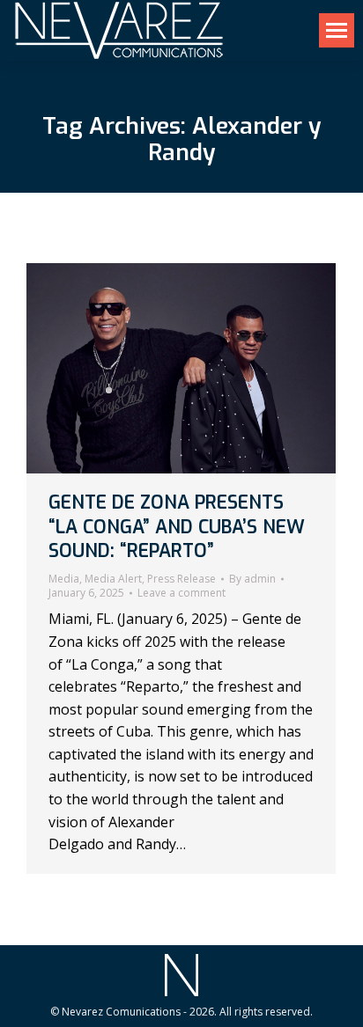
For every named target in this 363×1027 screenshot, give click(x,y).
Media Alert (113, 578)
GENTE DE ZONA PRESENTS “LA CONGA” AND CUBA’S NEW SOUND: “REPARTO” (176, 526)
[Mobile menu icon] (336, 30)
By (252, 579)
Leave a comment (181, 593)
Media (63, 578)
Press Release (181, 578)
